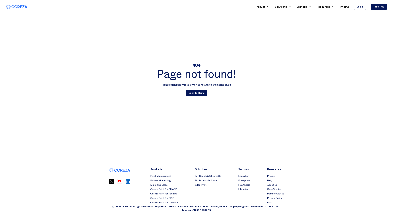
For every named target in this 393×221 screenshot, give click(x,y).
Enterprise (244, 180)
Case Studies (274, 189)
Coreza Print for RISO (162, 198)
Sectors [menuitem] (301, 7)
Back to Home (196, 93)
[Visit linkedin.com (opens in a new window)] (128, 182)
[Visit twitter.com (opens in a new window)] (111, 182)
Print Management (160, 176)
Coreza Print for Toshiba (163, 193)
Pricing (271, 176)
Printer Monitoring (160, 180)
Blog (269, 180)
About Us (272, 185)
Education (243, 176)
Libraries (243, 189)
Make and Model (159, 185)
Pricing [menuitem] (344, 7)
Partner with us (275, 193)
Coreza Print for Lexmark (164, 202)
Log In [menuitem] (360, 6)
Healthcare (244, 185)
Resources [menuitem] (323, 7)
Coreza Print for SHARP (163, 189)
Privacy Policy (274, 198)
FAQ (269, 202)
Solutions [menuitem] (281, 7)
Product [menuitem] (260, 7)
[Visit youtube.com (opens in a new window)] (119, 182)
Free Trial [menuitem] (379, 6)
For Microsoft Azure (206, 180)
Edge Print (200, 185)
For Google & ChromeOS (208, 176)
